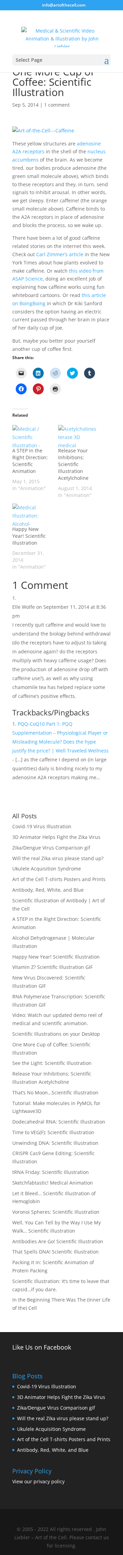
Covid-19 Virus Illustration (41, 826)
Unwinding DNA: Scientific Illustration (55, 1143)
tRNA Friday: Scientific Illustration (50, 1172)
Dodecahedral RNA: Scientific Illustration (58, 1121)
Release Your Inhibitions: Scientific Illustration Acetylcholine (73, 464)
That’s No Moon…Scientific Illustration (55, 1092)
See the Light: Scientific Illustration (52, 1063)
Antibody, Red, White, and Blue (48, 890)
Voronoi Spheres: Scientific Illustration (55, 1212)
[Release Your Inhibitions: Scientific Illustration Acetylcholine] (77, 436)
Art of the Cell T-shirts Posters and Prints (59, 879)
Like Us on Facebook (41, 1347)
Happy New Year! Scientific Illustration (29, 536)
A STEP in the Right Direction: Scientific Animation (30, 460)
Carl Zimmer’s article (59, 254)
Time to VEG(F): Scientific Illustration (53, 1132)
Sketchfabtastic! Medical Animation (52, 1182)
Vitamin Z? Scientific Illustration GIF (52, 967)
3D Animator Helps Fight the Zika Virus (56, 837)
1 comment (57, 105)
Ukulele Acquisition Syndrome (46, 868)
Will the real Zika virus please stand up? (58, 858)
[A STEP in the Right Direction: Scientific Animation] (31, 436)
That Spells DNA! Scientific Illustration (55, 1251)
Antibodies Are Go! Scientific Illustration (57, 1241)
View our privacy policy (38, 1481)
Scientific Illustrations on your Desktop (56, 1034)
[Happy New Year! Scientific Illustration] (31, 514)
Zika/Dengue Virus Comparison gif (51, 847)
